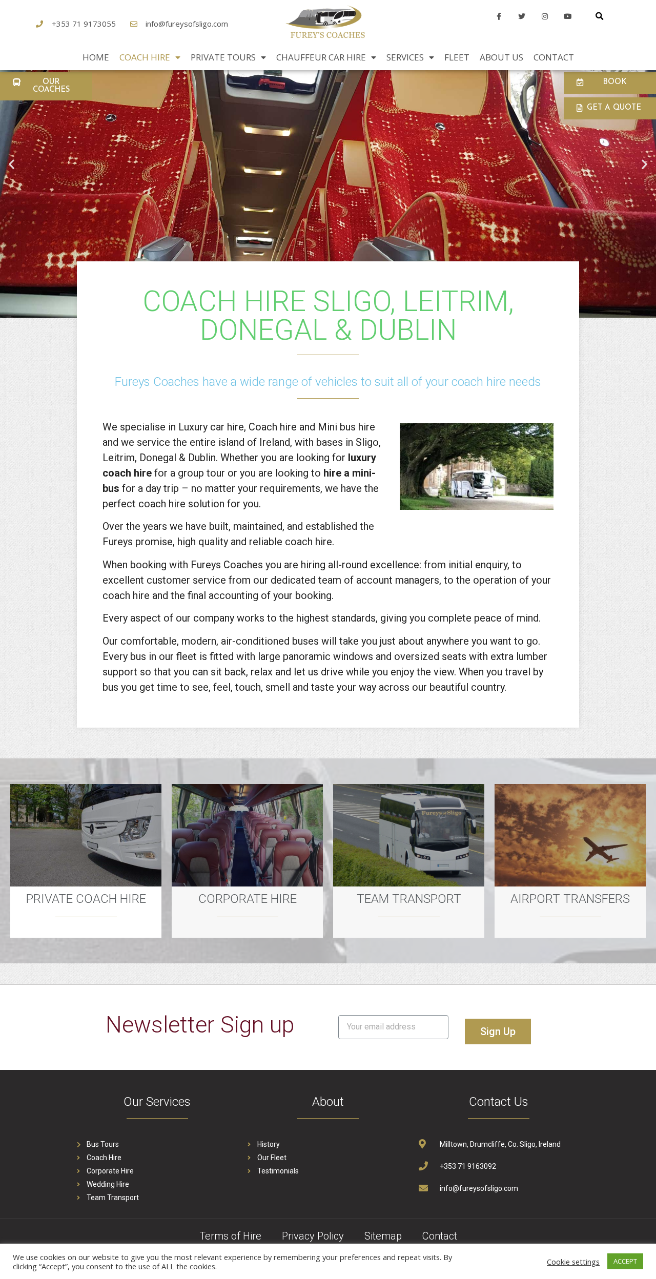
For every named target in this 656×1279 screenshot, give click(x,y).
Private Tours (223, 57)
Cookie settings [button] (573, 1261)
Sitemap (383, 1236)
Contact (554, 57)
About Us (501, 57)
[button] (46, 86)
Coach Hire (144, 57)
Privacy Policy (313, 1236)
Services (405, 57)
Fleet (456, 57)
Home (96, 57)
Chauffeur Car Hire (321, 57)
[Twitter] (522, 16)
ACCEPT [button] (625, 1261)
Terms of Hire (230, 1236)
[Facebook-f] (498, 16)
